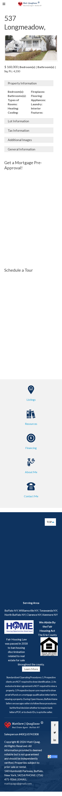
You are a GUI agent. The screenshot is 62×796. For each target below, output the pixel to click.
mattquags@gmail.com (18, 783)
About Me (31, 472)
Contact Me (31, 496)
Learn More (31, 669)
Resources (31, 423)
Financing (31, 447)
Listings (31, 399)
